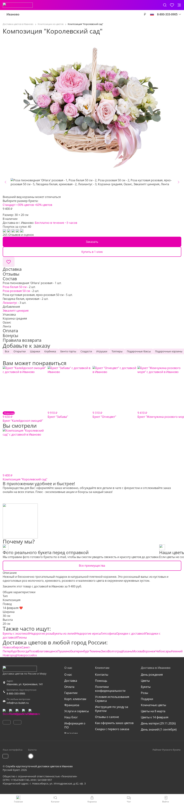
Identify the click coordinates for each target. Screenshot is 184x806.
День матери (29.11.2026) (158, 723)
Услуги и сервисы (76, 711)
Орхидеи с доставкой (131, 633)
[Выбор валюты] (145, 14)
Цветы (145, 681)
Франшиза (71, 705)
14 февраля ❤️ (13, 608)
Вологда (23, 651)
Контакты (101, 675)
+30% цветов (25, 205)
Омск (104, 651)
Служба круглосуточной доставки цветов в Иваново (39, 766)
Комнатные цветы (153, 705)
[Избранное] (172, 5)
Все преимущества (92, 566)
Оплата (69, 687)
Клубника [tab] (50, 351)
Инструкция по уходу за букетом (111, 709)
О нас (68, 675)
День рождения (152, 675)
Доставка (70, 681)
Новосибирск (12, 647)
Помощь (101, 681)
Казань (127, 651)
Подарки (147, 699)
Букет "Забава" (58, 415)
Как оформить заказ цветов (114, 723)
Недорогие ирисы (88, 633)
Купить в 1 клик (92, 252)
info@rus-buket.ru (18, 703)
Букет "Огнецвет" (104, 415)
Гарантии (70, 693)
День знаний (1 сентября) (159, 729)
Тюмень (95, 651)
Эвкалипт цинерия (16, 311)
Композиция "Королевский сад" (25, 477)
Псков (33, 651)
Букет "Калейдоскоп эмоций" (23, 417)
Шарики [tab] (35, 351)
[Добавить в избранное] (9, 262)
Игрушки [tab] (101, 351)
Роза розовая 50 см (16, 291)
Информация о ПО (74, 725)
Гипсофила (108, 633)
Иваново (12, 14)
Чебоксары (163, 651)
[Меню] (179, 5)
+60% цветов (43, 205)
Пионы (22, 637)
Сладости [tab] (86, 351)
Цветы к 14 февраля (154, 717)
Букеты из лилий (64, 633)
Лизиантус (10, 303)
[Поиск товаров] (165, 5)
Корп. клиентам (75, 699)
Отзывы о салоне (107, 717)
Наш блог (71, 717)
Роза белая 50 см (15, 287)
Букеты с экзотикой (16, 633)
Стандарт (9, 205)
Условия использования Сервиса (112, 699)
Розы (144, 693)
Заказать (92, 242)
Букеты (146, 687)
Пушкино (64, 651)
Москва (137, 651)
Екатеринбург (80, 651)
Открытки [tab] (19, 351)
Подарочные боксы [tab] (139, 351)
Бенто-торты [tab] (68, 351)
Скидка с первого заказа (112, 729)
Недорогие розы (41, 633)
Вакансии (71, 733)
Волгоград (115, 651)
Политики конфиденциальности (110, 689)
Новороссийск (27, 655)
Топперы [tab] (117, 351)
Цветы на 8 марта (153, 711)
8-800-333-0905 (16, 693)
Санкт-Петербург (16, 649)
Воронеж (149, 651)
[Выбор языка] (152, 14)
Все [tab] (7, 351)
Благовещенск (47, 651)
